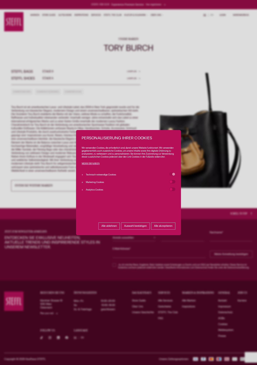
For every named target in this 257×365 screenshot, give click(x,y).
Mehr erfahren (91, 164)
